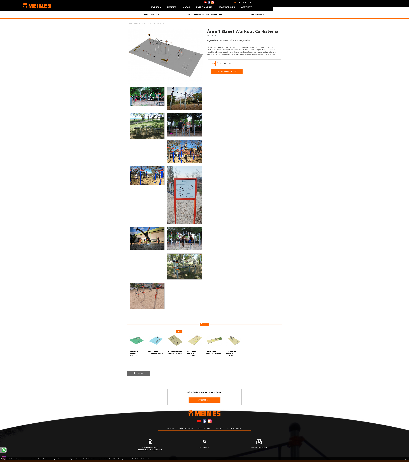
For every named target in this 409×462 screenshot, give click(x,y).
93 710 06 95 (204, 447)
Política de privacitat (186, 428)
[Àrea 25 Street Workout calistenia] (214, 340)
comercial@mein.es (259, 447)
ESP (239, 2)
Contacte (246, 7)
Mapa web (219, 428)
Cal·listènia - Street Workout (204, 14)
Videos (186, 7)
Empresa (156, 7)
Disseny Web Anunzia (234, 428)
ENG (244, 2)
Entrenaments (204, 7)
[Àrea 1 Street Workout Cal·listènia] (147, 95)
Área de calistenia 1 (224, 63)
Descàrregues (227, 7)
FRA (250, 2)
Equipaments (257, 14)
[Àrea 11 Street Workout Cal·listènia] (233, 340)
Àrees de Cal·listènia (157, 23)
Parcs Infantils (151, 14)
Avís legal (170, 428)
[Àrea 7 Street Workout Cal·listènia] (136, 340)
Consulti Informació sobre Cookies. (141, 459)
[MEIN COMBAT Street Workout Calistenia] (175, 340)
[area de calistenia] (165, 56)
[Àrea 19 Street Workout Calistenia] (155, 340)
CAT (235, 2)
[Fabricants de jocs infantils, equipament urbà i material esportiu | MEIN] (36, 5)
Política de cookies (204, 428)
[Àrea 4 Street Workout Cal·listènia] (194, 340)
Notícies (171, 7)
